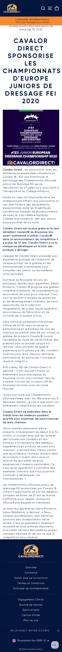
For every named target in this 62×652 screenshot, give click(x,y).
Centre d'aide (31, 615)
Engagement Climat (31, 599)
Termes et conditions (31, 583)
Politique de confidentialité (31, 588)
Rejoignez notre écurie (30, 630)
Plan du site (31, 620)
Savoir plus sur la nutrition (31, 578)
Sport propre (31, 610)
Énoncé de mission (31, 605)
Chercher (31, 567)
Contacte (31, 572)
